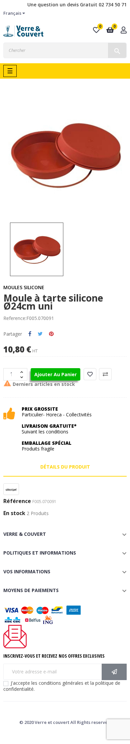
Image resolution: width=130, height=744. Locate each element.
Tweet (40, 334)
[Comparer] (105, 374)
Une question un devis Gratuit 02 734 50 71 (77, 4)
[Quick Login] (124, 30)
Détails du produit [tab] (65, 467)
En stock (14, 513)
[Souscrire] (114, 672)
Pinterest (51, 334)
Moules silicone (23, 287)
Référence (17, 501)
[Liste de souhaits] (90, 374)
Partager (29, 334)
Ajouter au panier (55, 374)
